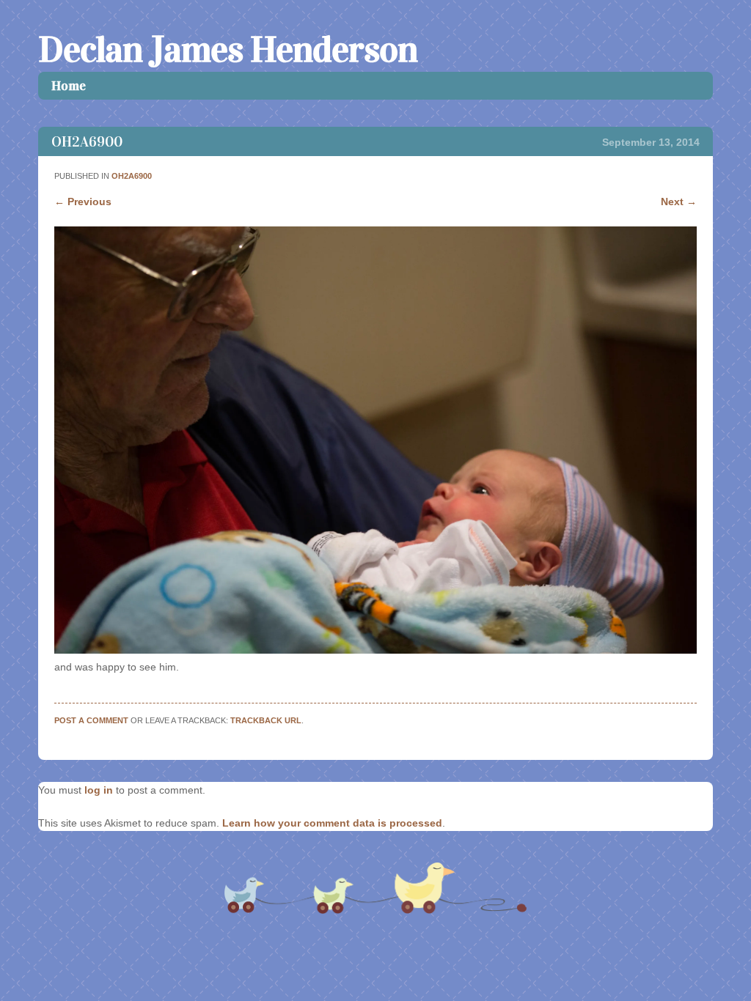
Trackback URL (265, 720)
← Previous (82, 201)
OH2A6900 (131, 175)
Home (68, 86)
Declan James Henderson (227, 49)
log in (98, 790)
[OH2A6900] (375, 650)
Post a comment (91, 720)
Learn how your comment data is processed (332, 823)
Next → (679, 201)
